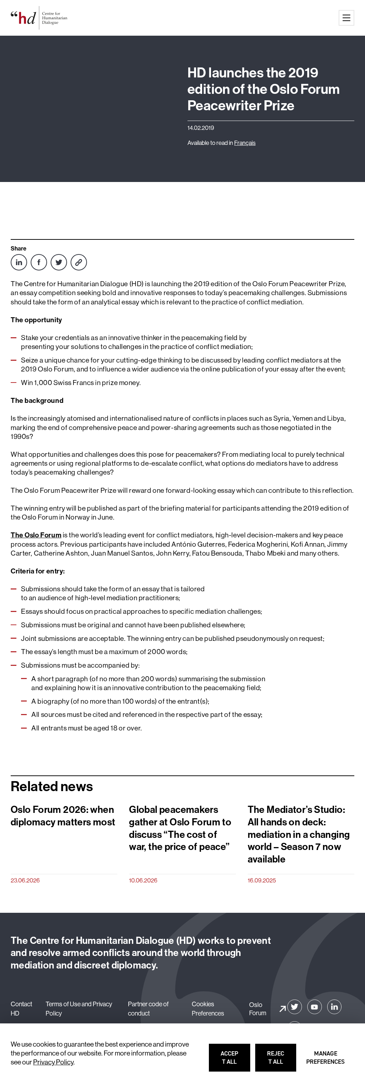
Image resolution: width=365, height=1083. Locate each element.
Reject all (282, 1060)
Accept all (236, 1060)
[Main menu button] (346, 18)
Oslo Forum (257, 1009)
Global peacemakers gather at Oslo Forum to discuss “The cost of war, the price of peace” (180, 827)
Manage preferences (326, 1060)
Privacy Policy (53, 1062)
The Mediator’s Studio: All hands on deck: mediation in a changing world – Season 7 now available (299, 834)
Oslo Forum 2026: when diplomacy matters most (63, 815)
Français (245, 142)
